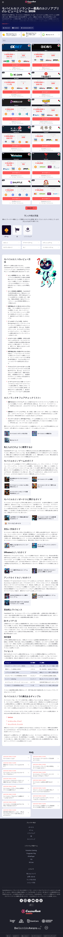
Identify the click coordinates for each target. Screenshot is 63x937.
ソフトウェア (31, 833)
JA (30, 905)
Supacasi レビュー (46, 201)
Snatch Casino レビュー (46, 121)
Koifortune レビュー (16, 148)
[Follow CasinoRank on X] (29, 900)
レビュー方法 (31, 882)
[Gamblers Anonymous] (21, 921)
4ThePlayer (31, 856)
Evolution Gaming (31, 850)
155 (31, 859)
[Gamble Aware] (27, 927)
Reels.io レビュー (16, 121)
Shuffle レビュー (16, 201)
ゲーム (31, 830)
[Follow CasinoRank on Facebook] (21, 900)
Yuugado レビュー (46, 148)
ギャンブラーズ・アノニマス (15, 724)
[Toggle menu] (3, 2)
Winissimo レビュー (16, 175)
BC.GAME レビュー (16, 94)
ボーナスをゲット (16, 65)
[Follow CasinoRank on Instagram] (25, 900)
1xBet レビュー (16, 68)
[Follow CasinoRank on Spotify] (37, 900)
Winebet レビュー (46, 175)
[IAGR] (12, 921)
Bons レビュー (46, 68)
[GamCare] (33, 921)
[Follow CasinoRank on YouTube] (33, 900)
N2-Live (31, 862)
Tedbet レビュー (46, 94)
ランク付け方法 (31, 879)
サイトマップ (31, 839)
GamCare (10, 717)
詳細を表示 (30, 208)
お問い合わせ (31, 877)
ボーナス (31, 827)
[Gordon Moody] (47, 921)
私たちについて (31, 874)
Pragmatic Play (31, 853)
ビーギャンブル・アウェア (15, 721)
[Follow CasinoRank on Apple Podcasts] (41, 900)
